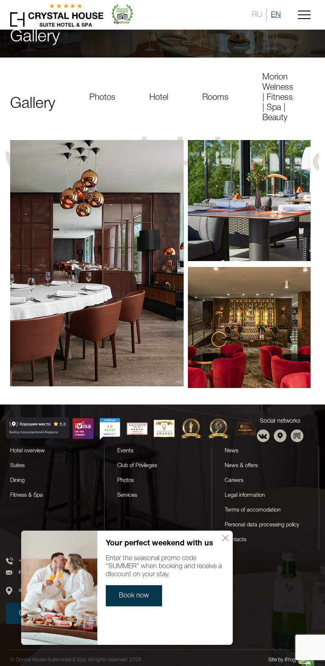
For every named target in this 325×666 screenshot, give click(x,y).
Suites (17, 465)
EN (276, 14)
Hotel (158, 98)
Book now (134, 596)
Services (127, 495)
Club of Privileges (137, 465)
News (231, 451)
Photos (102, 98)
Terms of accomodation (253, 510)
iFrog (290, 660)
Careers (234, 480)
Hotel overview (27, 451)
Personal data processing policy (262, 525)
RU (257, 14)
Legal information (245, 495)
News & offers (241, 465)
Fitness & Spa (26, 495)
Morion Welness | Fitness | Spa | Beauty (277, 98)
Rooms (215, 98)
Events (125, 451)
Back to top (293, 637)
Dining (17, 480)
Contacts (235, 539)
